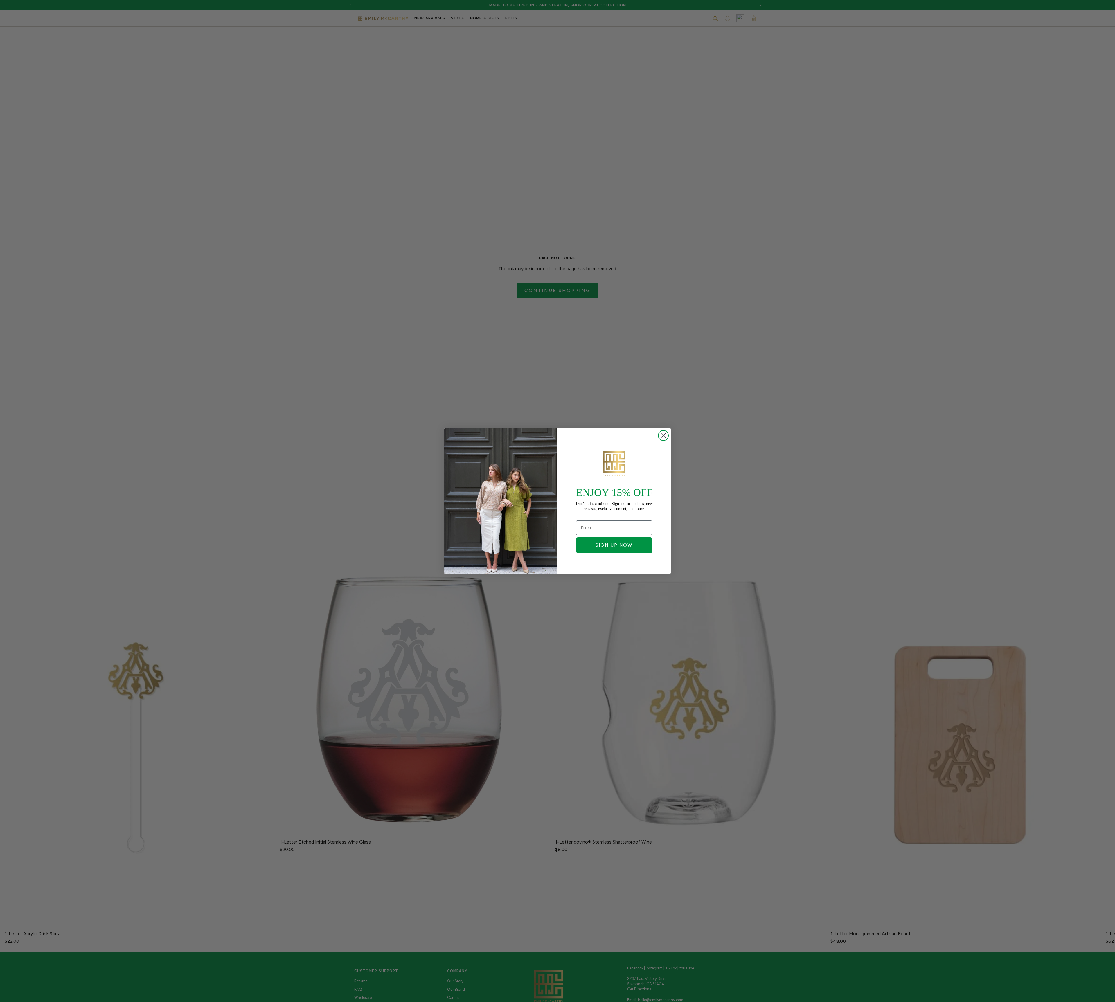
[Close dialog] (663, 435)
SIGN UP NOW (614, 545)
